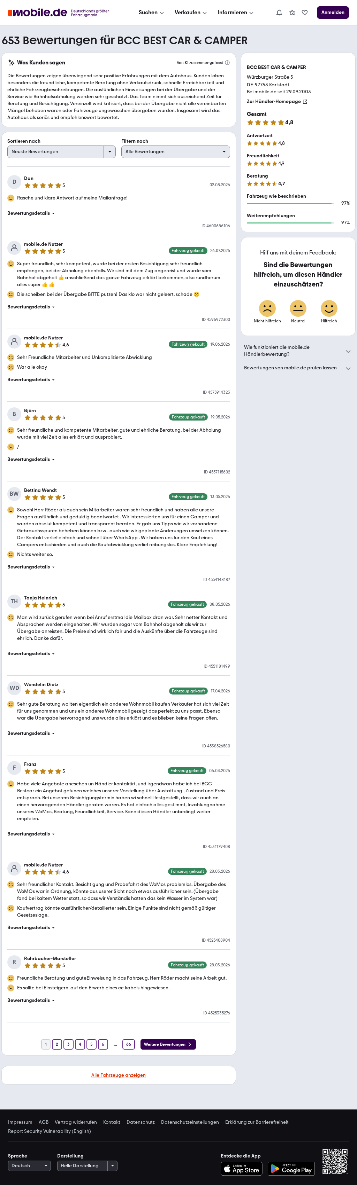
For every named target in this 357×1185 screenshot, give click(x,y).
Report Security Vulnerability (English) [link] (49, 1131)
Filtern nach (134, 141)
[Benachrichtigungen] (279, 12)
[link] (292, 12)
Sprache (17, 1156)
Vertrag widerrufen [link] (76, 1122)
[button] (118, 213)
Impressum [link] (20, 1122)
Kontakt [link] (111, 1122)
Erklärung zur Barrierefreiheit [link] (257, 1122)
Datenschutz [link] (141, 1122)
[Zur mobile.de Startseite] (64, 12)
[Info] (227, 62)
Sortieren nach (23, 141)
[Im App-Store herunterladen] (243, 1169)
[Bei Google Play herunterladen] (291, 1169)
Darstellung (70, 1156)
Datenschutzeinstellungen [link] (190, 1122)
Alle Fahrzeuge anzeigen (118, 1075)
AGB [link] (43, 1122)
